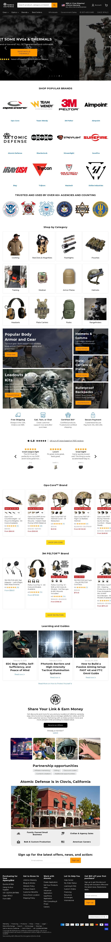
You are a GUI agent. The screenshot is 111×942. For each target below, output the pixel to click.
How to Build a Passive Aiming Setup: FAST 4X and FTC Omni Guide (91, 668)
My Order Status (70, 883)
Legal (44, 924)
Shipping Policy (29, 898)
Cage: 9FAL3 (7, 896)
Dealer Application (51, 882)
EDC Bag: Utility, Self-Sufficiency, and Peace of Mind (20, 667)
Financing (67, 892)
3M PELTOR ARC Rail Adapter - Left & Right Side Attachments (13, 582)
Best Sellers (37, 12)
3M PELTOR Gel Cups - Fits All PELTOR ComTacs (83, 582)
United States (97, 917)
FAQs (31, 924)
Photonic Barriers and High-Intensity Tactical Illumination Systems (55, 668)
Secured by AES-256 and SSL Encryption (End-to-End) (21, 936)
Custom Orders (70, 889)
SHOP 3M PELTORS (55, 615)
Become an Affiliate (55, 725)
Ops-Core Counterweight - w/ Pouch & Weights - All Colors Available (13, 520)
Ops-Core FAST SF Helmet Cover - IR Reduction (58, 519)
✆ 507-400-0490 (87, 12)
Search (19, 926)
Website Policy (29, 886)
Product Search (29, 889)
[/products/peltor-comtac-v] (37, 569)
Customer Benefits (30, 892)
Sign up (75, 860)
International (69, 900)
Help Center (68, 880)
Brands (24, 12)
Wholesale (53, 12)
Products (24, 924)
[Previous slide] (6, 48)
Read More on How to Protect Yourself (54, 684)
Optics (14, 12)
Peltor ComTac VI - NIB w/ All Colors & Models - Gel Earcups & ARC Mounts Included (59, 589)
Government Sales (69, 12)
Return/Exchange (9, 926)
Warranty (6, 924)
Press (37, 924)
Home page (29, 926)
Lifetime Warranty (30, 880)
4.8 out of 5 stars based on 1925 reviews (66, 441)
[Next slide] (105, 48)
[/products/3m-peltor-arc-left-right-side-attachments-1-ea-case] (14, 569)
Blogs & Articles (29, 883)
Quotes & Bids (8, 884)
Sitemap (39, 926)
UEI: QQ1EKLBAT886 (11, 893)
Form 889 (7, 899)
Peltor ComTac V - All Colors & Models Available (36, 587)
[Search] (54, 5)
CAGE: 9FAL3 (102, 12)
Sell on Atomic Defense (11, 928)
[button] (16, 456)
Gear (5, 12)
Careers (46, 907)
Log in (55, 733)
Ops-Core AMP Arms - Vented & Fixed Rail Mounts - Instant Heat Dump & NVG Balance (37, 520)
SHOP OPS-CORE (55, 542)
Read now (19, 674)
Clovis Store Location (31, 895)
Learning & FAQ (70, 886)
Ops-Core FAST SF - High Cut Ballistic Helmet (82, 519)
